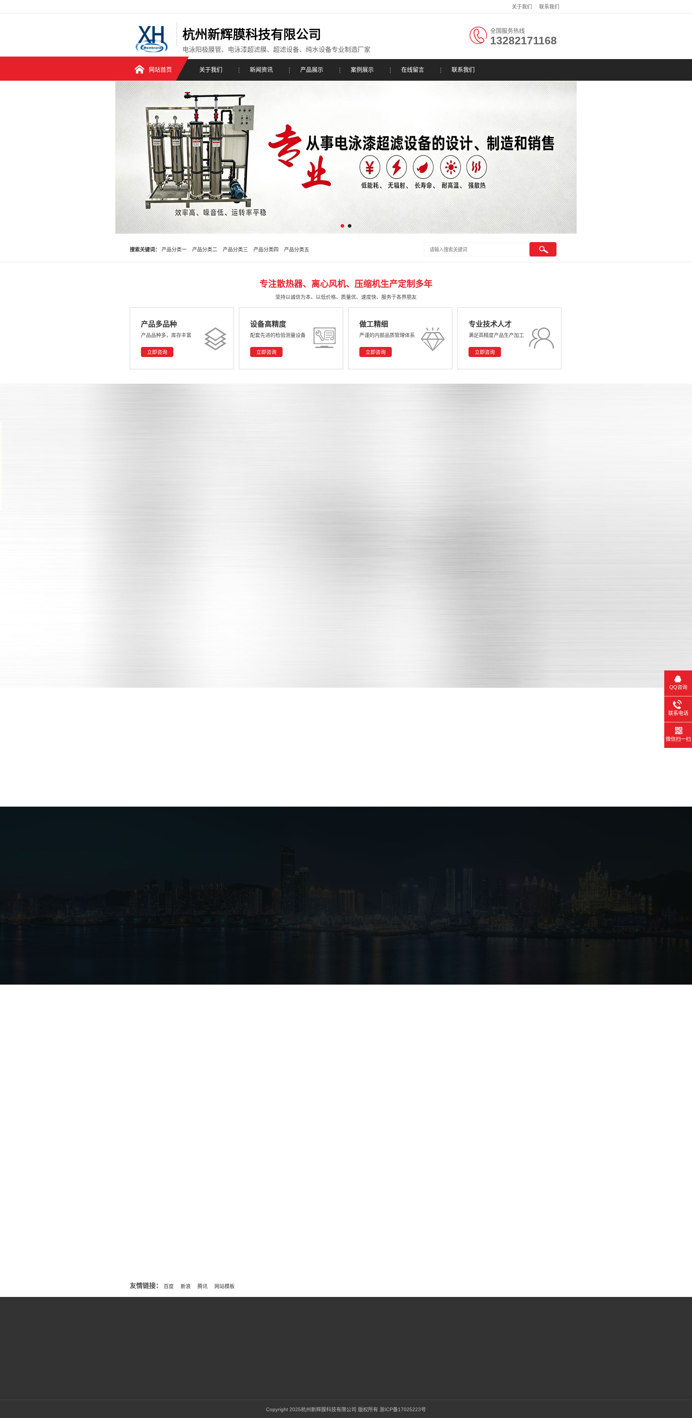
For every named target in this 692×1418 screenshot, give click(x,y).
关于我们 (522, 6)
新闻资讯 (261, 70)
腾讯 (203, 1286)
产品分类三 (235, 249)
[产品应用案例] (443, 477)
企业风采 (304, 939)
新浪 (186, 1286)
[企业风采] (182, 1030)
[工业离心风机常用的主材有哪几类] (191, 1173)
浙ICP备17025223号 (403, 1409)
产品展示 (311, 70)
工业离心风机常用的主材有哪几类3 (468, 1162)
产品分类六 (124, 596)
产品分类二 (204, 249)
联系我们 (549, 6)
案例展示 (362, 70)
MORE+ (116, 1166)
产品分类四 (266, 249)
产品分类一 (174, 249)
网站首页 (160, 70)
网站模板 (224, 1286)
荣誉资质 (382, 939)
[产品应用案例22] (337, 477)
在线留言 (412, 70)
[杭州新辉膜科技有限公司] (151, 52)
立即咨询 (157, 352)
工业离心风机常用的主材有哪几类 (278, 1131)
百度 (169, 1286)
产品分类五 (296, 249)
